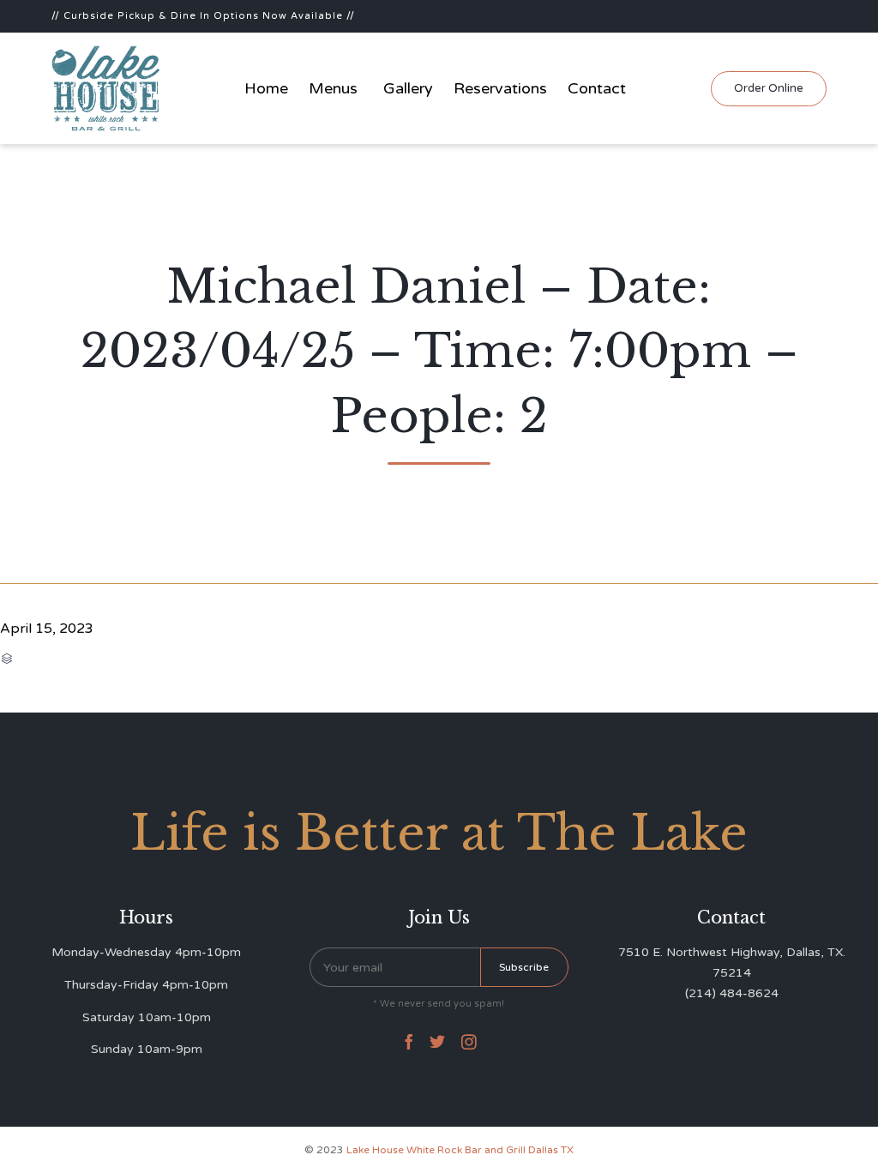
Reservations (500, 88)
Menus (333, 88)
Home (266, 88)
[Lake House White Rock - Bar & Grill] (106, 88)
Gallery (408, 88)
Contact (597, 88)
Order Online (768, 88)
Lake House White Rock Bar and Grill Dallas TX (460, 1150)
